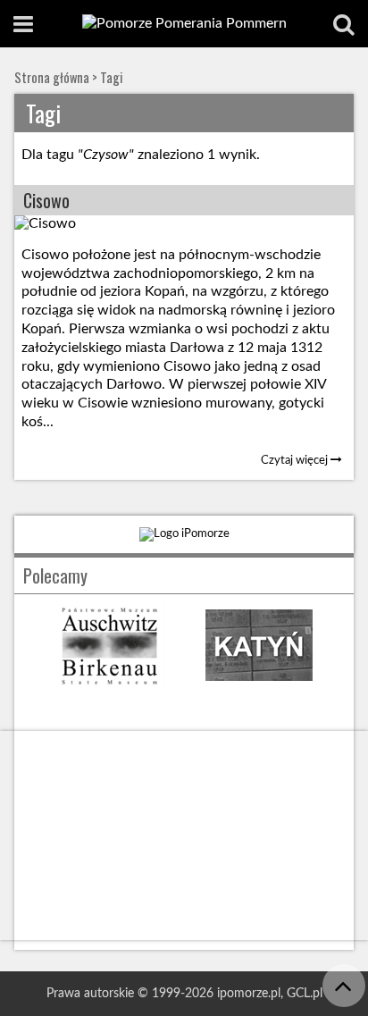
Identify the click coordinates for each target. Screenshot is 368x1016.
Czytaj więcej (295, 460)
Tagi (111, 77)
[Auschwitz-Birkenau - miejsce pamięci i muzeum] (109, 686)
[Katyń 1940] (259, 686)
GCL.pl (304, 993)
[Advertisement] (184, 835)
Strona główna (51, 77)
